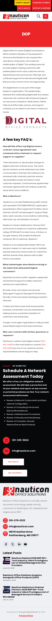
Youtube (25, 544)
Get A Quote (24, 8)
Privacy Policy (26, 615)
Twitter (12, 544)
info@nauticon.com (21, 526)
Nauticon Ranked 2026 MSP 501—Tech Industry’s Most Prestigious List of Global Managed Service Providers (30, 562)
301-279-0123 (17, 520)
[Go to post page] (6, 560)
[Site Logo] (16, 16)
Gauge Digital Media (28, 612)
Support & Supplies (41, 8)
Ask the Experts (15, 473)
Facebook (6, 544)
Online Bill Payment (41, 2)
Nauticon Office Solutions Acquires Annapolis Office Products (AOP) (22, 576)
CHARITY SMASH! (23, 2)
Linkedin (19, 544)
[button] (38, 16)
